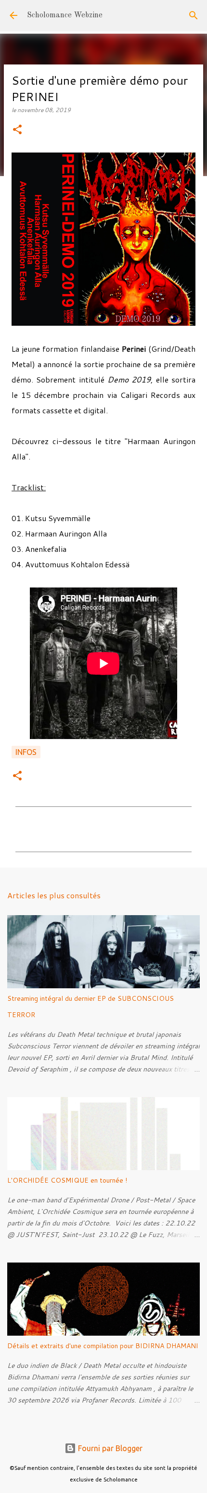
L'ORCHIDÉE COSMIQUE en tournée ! (67, 1180)
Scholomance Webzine (65, 15)
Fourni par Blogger (109, 1448)
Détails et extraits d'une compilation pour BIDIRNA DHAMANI (102, 1346)
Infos (26, 752)
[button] (17, 130)
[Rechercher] (193, 15)
